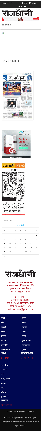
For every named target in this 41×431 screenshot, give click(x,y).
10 (36, 240)
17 (36, 244)
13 (15, 244)
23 (31, 248)
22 (25, 248)
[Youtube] (24, 6)
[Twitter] (19, 6)
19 (10, 248)
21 (20, 248)
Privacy (9, 411)
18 (4, 248)
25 (4, 251)
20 (15, 248)
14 (20, 244)
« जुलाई (4, 256)
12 (10, 244)
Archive (33, 3)
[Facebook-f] (16, 6)
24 (36, 248)
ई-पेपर (25, 3)
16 (31, 244)
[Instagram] (21, 6)
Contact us (30, 411)
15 (25, 244)
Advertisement (19, 411)
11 (4, 244)
